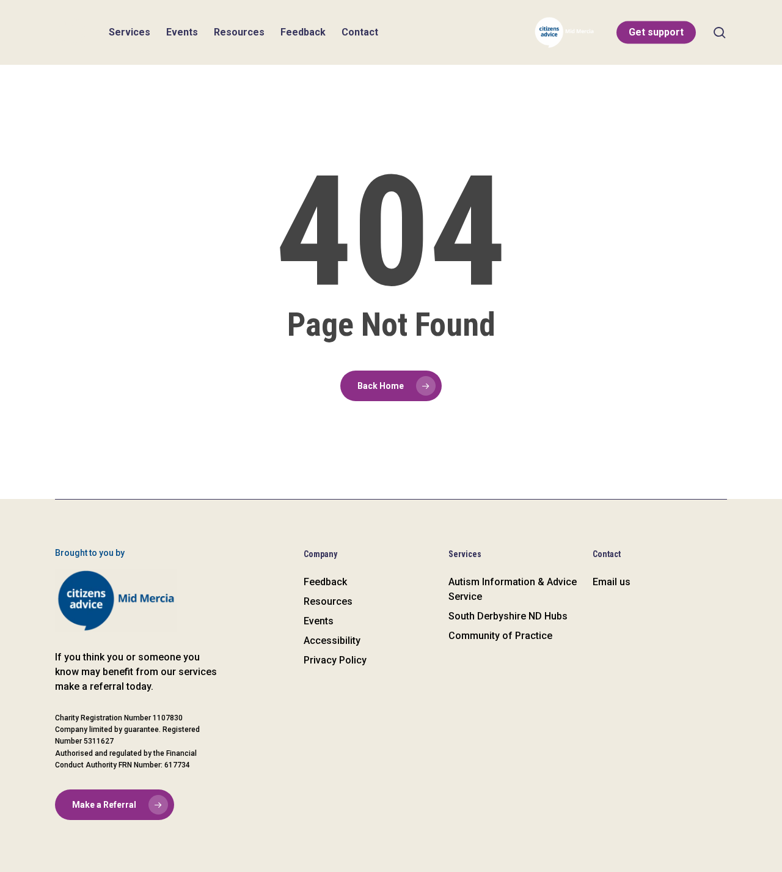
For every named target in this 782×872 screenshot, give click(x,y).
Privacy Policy (335, 660)
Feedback (325, 582)
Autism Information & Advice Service (512, 589)
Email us (611, 582)
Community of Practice (500, 635)
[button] (114, 804)
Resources (328, 601)
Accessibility (332, 640)
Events (319, 621)
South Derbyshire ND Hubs (508, 616)
